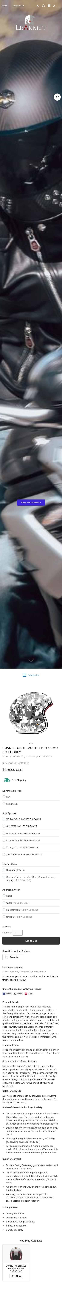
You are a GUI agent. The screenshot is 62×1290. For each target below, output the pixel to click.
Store (5, 756)
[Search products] (57, 97)
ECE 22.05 (12, 803)
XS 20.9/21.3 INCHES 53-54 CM (23, 819)
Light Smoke (22, 909)
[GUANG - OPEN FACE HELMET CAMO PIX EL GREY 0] (31, 713)
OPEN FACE (45, 756)
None (9, 895)
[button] (12, 957)
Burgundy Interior (15, 869)
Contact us (18, 5)
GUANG (31, 756)
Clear (17, 902)
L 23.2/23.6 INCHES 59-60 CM (23, 840)
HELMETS (17, 756)
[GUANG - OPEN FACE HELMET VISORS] (16, 1254)
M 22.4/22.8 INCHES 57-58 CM (23, 833)
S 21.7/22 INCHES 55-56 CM (21, 826)
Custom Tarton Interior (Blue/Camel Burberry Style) (31, 879)
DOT (8, 796)
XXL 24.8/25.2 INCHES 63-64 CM (24, 854)
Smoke (19, 916)
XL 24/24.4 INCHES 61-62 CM (22, 847)
